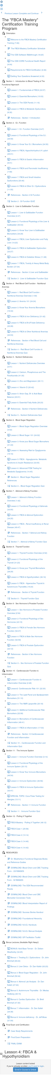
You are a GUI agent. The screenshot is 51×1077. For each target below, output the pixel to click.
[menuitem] (1, 6)
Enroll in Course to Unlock (25, 1069)
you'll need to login (36, 1066)
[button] (1, 2)
